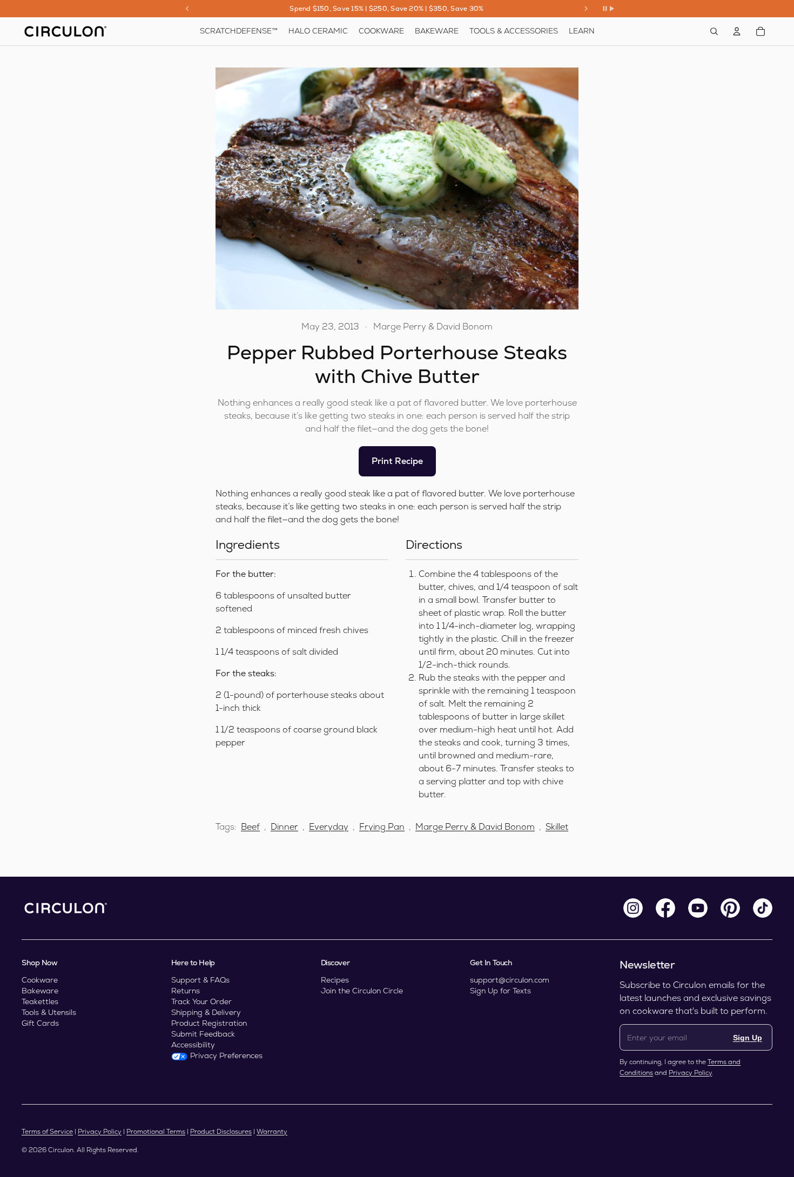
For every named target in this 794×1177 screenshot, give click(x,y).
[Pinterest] (730, 908)
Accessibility (193, 1045)
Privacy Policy (690, 1072)
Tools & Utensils (49, 1012)
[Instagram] (633, 908)
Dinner (284, 826)
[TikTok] (762, 908)
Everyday (328, 826)
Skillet (557, 826)
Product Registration (209, 1023)
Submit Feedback (203, 1034)
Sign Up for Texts (500, 991)
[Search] (714, 31)
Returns (185, 991)
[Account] (737, 31)
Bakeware (40, 991)
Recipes (335, 980)
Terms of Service (47, 1131)
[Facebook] (665, 908)
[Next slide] (586, 9)
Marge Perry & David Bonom (475, 826)
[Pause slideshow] (608, 8)
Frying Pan (382, 826)
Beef (250, 826)
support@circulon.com (509, 980)
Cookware (40, 980)
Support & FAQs (200, 980)
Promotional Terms (155, 1131)
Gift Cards (40, 1023)
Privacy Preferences (226, 1055)
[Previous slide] (187, 9)
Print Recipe (397, 461)
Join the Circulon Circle (362, 991)
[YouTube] (698, 908)
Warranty (272, 1131)
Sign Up (747, 1037)
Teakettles (40, 1001)
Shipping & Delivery (206, 1012)
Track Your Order (201, 1001)
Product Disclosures (221, 1131)
